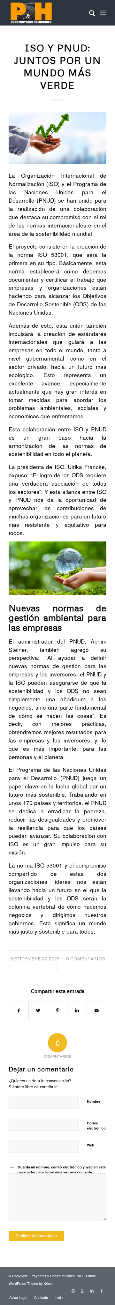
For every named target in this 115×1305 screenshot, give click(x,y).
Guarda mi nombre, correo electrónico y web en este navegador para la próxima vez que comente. (62, 1170)
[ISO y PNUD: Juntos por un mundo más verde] (57, 138)
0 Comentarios (85, 958)
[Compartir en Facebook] (18, 1010)
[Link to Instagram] (73, 1290)
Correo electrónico (96, 1129)
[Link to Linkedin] (92, 1290)
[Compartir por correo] (96, 1010)
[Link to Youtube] (82, 1290)
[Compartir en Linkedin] (77, 1010)
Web (90, 1145)
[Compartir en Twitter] (38, 1010)
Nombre (95, 1101)
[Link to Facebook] (101, 1290)
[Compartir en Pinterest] (57, 1010)
